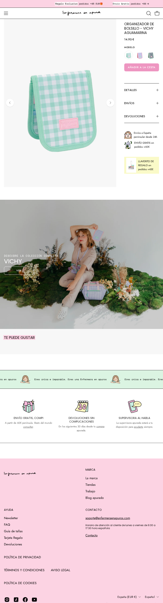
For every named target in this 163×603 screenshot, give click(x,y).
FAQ (7, 524)
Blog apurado (94, 497)
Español (150, 597)
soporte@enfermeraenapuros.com (107, 518)
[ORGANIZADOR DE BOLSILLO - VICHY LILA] (139, 55)
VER (19, 270)
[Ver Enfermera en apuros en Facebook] (25, 600)
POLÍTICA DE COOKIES (20, 583)
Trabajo (90, 491)
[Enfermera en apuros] (81, 13)
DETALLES (130, 90)
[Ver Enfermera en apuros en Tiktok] (16, 600)
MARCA (90, 470)
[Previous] (10, 103)
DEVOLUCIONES (134, 116)
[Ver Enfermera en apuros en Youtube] (34, 600)
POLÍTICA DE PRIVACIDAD (22, 557)
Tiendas (90, 484)
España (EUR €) (127, 597)
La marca (91, 478)
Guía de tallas (13, 531)
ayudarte (138, 427)
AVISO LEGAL (60, 570)
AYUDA (8, 510)
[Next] (110, 103)
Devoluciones (13, 544)
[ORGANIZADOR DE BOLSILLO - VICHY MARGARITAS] (151, 55)
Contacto (91, 535)
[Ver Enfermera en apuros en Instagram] (7, 600)
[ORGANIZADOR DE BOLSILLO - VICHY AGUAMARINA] (128, 55)
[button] (148, 13)
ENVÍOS (129, 103)
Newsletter (11, 518)
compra (100, 426)
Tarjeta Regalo (13, 537)
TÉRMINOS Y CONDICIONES (24, 570)
